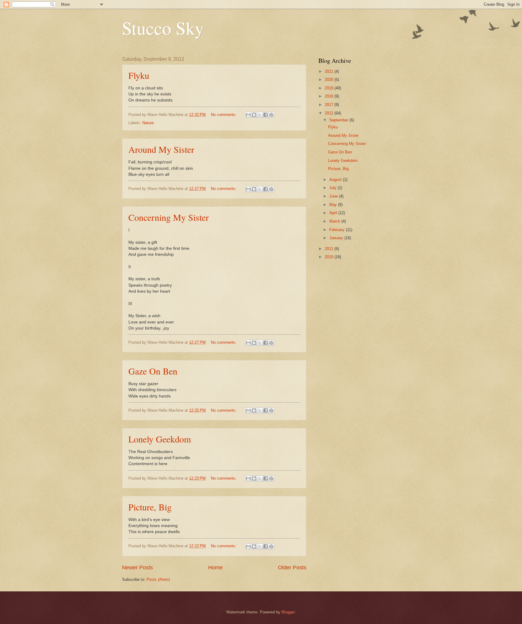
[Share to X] (260, 115)
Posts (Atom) (158, 579)
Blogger (288, 612)
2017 (329, 104)
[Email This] (248, 115)
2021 (329, 71)
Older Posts (292, 567)
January (336, 238)
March (335, 221)
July (333, 187)
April (333, 213)
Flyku (138, 75)
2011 (329, 248)
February (337, 229)
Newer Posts (137, 567)
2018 (329, 96)
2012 (329, 113)
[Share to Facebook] (266, 115)
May (333, 204)
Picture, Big (150, 507)
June (334, 196)
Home (215, 567)
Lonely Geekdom (159, 439)
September (339, 120)
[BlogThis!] (254, 115)
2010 (329, 257)
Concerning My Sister (168, 217)
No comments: (224, 114)
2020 (329, 79)
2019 (329, 88)
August (336, 179)
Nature (148, 123)
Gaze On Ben (152, 371)
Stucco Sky (163, 28)
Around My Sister (161, 149)
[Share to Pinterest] (271, 115)
